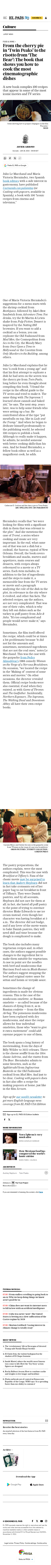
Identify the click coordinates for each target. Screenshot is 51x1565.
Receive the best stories (15, 1427)
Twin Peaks (23, 1173)
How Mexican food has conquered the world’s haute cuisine (32, 1154)
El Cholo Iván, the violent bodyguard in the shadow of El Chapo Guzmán (23, 1355)
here (41, 1192)
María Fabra (24, 1160)
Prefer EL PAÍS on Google (17, 165)
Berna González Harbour (29, 1141)
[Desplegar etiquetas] (46, 1173)
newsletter (9, 1421)
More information (9, 1186)
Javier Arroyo (25, 147)
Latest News (8, 34)
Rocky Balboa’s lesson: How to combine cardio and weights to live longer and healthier (25, 1372)
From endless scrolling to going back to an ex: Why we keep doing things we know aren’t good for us (25, 1297)
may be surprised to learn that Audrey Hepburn (24, 881)
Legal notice (8, 1543)
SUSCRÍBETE (37, 18)
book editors (11, 181)
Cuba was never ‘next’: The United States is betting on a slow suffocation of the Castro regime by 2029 (24, 1317)
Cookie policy (42, 1543)
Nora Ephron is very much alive (30, 1136)
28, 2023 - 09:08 (29, 151)
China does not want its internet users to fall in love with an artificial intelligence (25, 1307)
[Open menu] (5, 18)
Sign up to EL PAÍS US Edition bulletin (23, 1114)
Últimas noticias (11, 1289)
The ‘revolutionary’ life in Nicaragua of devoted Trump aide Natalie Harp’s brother (25, 1347)
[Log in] (46, 18)
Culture (9, 27)
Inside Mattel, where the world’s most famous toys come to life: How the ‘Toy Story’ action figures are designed (25, 1363)
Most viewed (9, 1340)
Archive (7, 1450)
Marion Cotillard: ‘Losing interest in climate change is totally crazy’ (24, 1326)
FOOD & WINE (8, 42)
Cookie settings (30, 1543)
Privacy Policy (19, 1543)
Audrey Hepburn (10, 1173)
